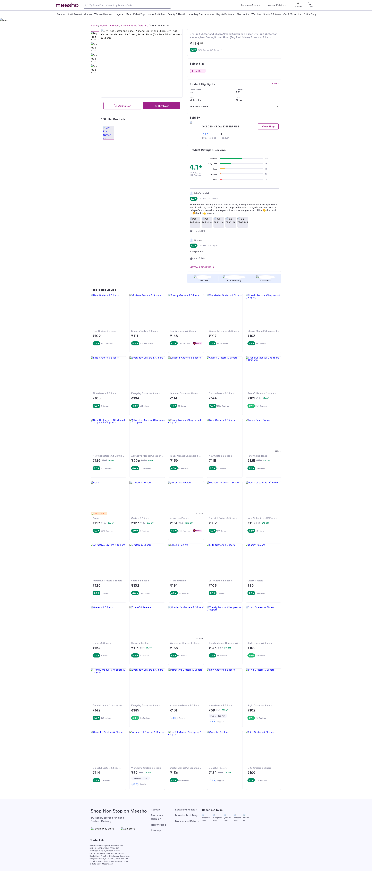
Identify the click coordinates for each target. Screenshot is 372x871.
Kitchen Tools (129, 25)
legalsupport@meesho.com (116, 861)
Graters (143, 25)
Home (94, 25)
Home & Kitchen (109, 25)
